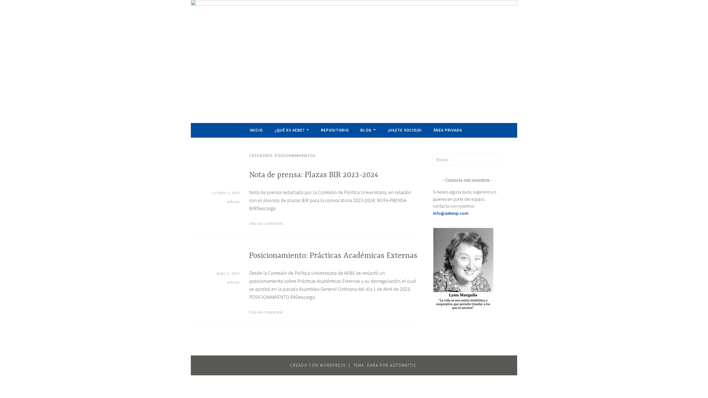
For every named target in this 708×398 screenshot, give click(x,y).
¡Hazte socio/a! (405, 130)
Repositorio (335, 130)
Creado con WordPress (318, 365)
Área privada (447, 130)
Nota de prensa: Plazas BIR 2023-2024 (313, 175)
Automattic (403, 365)
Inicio (256, 130)
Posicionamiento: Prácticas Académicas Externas (333, 256)
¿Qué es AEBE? (290, 130)
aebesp (233, 202)
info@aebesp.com (450, 213)
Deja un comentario (266, 223)
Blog (366, 130)
